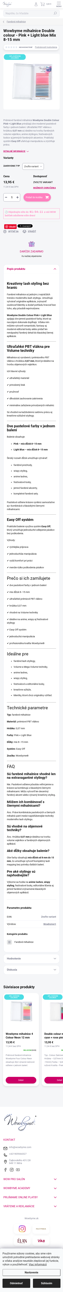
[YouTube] (19, 1169)
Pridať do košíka (34, 197)
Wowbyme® (49, 924)
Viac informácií (38, 1264)
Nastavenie (31, 1272)
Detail (21, 1080)
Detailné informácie (14, 151)
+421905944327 (18, 1154)
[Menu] (59, 4)
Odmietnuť (16, 1283)
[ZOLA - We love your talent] (41, 1241)
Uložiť (12, 226)
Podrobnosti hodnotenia (46, 47)
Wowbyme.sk (31, 1218)
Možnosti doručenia (44, 188)
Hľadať (55, 13)
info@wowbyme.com (20, 1147)
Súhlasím (46, 1283)
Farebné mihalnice (23, 942)
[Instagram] (12, 1169)
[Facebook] (6, 1169)
